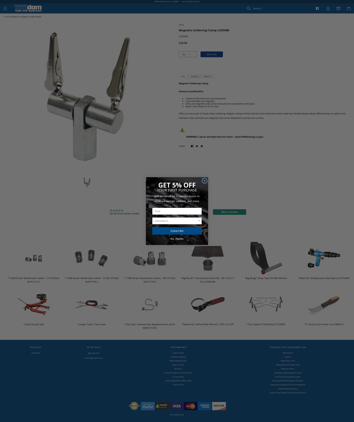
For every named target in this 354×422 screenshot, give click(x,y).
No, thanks (177, 238)
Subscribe (177, 231)
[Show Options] (199, 221)
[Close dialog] (204, 180)
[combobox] (176, 221)
